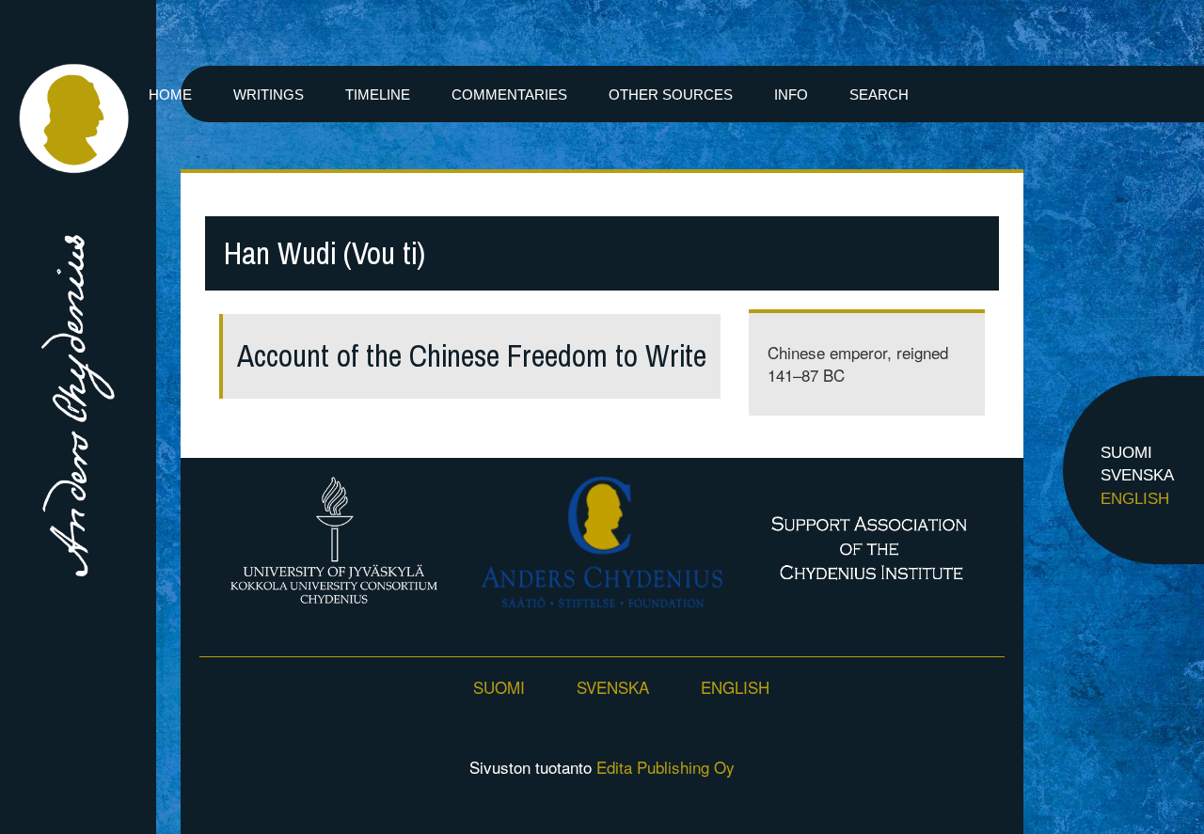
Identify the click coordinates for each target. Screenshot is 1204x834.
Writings (268, 94)
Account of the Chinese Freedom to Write (471, 356)
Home (170, 94)
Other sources (671, 94)
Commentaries (509, 94)
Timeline (377, 94)
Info (791, 94)
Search (879, 94)
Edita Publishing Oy (665, 767)
